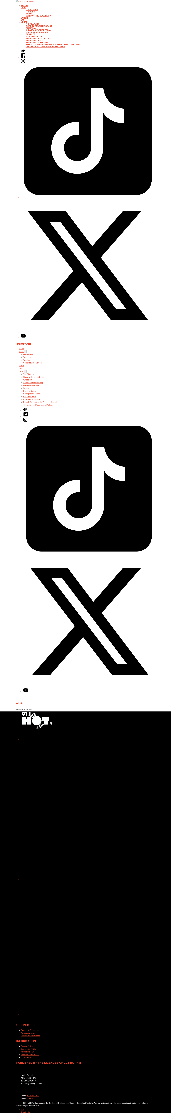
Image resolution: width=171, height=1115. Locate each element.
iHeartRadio (25, 1112)
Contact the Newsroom (38, 16)
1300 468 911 (33, 1098)
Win (23, 20)
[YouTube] (23, 338)
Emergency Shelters (37, 43)
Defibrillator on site (37, 32)
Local (24, 22)
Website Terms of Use (30, 1055)
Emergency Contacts (37, 38)
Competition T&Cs (28, 1049)
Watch (24, 18)
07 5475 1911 (33, 1096)
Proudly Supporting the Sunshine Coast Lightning (53, 45)
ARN (22, 1110)
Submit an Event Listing (38, 30)
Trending (30, 12)
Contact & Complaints (30, 1030)
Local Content (26, 1057)
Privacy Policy (27, 1046)
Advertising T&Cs (28, 1052)
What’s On (31, 28)
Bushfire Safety (34, 36)
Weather (30, 14)
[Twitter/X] (88, 332)
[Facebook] (23, 57)
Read (23, 8)
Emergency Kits (34, 40)
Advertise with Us (28, 1033)
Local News (32, 10)
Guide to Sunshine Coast (39, 26)
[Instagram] (23, 63)
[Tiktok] (88, 197)
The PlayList (32, 24)
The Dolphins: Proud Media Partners (45, 47)
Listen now (22, 344)
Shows (24, 6)
